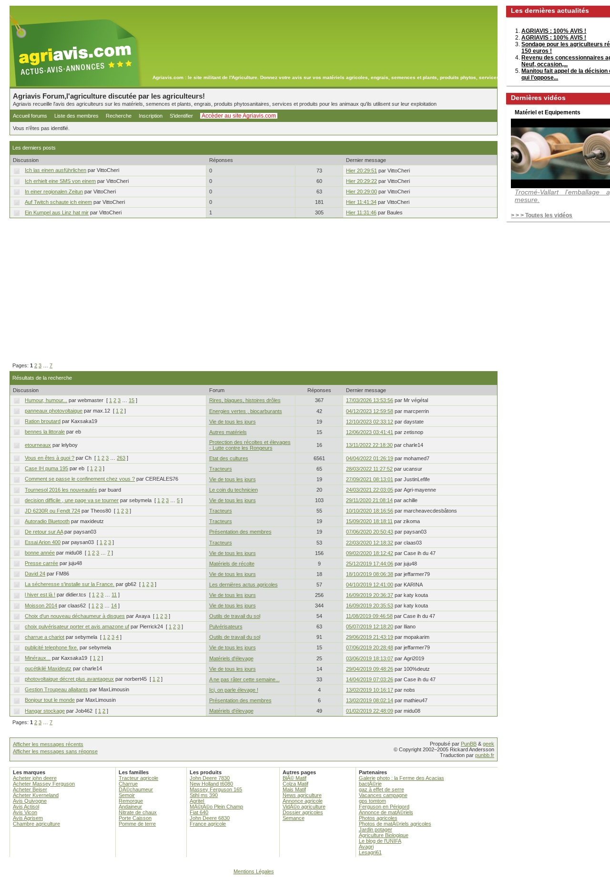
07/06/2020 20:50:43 (369, 532)
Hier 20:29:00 (361, 191)
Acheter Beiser (30, 789)
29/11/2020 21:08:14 (369, 500)
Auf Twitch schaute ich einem (58, 202)
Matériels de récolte (231, 563)
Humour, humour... (46, 400)
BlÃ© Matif (294, 778)
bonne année (40, 553)
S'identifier (181, 116)
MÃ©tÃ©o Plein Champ (216, 806)
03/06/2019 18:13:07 (369, 658)
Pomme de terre (137, 824)
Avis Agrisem (28, 818)
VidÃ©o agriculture (304, 806)
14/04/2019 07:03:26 (369, 679)
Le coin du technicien (233, 490)
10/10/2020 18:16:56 (369, 511)
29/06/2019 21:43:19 (369, 637)
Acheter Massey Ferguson (44, 784)
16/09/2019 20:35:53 (369, 605)
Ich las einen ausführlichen (55, 170)
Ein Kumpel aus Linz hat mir (57, 212)
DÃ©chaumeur (136, 789)
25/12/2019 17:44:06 (369, 563)
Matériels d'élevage (231, 658)
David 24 (35, 573)
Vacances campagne (383, 795)
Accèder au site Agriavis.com (239, 115)
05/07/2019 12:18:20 (369, 626)
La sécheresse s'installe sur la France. (69, 584)
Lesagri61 (370, 852)
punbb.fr (484, 755)
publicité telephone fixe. (51, 647)
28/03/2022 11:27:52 (369, 469)
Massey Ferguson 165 (216, 789)
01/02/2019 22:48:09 (369, 711)
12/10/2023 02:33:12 (369, 421)
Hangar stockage (45, 711)
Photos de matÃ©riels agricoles (395, 824)
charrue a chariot (44, 637)
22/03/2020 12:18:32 (369, 543)
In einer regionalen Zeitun (54, 191)
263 (121, 458)
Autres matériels (228, 432)
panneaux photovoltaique (53, 411)
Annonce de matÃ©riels (386, 812)
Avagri (366, 846)
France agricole (208, 824)
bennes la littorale (45, 431)
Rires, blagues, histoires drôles (245, 400)
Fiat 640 (199, 812)
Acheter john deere (35, 778)
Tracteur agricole (138, 778)
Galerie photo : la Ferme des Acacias (401, 778)
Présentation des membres (240, 532)
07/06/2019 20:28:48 (369, 647)
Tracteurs (220, 469)
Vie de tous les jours (232, 421)
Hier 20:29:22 (361, 181)
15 (131, 400)
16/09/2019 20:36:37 (369, 595)
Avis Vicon (25, 812)
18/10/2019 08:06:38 (369, 574)
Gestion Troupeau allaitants (56, 689)
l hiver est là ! (40, 594)
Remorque (131, 801)
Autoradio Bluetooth (47, 521)
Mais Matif (294, 789)
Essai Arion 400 (43, 542)
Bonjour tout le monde (50, 700)
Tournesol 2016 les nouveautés (61, 490)
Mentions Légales (254, 871)
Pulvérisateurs (226, 626)
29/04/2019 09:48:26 (369, 669)
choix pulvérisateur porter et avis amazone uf (77, 626)
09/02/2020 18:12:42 (369, 553)
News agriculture (302, 795)
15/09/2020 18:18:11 (369, 521)
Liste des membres (76, 116)
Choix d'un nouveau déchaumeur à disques (75, 616)
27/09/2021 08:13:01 (369, 479)
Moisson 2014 (41, 605)
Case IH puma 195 (46, 468)
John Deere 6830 (210, 818)
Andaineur (130, 806)
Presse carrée (41, 563)
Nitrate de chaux (138, 812)
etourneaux (38, 445)
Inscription (151, 116)
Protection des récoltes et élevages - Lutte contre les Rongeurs (250, 445)
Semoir (127, 795)
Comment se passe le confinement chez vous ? (80, 479)
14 (114, 605)
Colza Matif (295, 784)
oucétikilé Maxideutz (48, 668)
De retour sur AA (44, 532)
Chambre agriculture (36, 824)
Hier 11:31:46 (361, 212)
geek (488, 744)
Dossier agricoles (303, 812)
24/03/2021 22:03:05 (369, 490)
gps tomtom (372, 801)
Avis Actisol (26, 806)
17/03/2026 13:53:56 (369, 400)
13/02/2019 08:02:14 (369, 700)
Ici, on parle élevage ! (233, 690)
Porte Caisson (135, 818)
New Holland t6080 (211, 784)
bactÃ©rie (370, 784)
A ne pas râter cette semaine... (244, 679)
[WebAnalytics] (305, 884)
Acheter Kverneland (36, 795)
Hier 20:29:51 (361, 170)
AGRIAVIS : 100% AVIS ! (553, 31)
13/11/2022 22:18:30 (369, 445)
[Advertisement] (254, 290)
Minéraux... (38, 658)
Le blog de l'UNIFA (380, 841)
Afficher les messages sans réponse (55, 751)
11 (114, 594)
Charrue (128, 784)
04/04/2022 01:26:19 (369, 458)
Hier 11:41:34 (361, 202)
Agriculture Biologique (383, 835)
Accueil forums (30, 116)
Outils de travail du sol (234, 616)
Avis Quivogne (30, 801)
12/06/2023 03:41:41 (369, 432)
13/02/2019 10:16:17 (369, 690)
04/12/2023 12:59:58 (369, 411)
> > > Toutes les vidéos (541, 215)
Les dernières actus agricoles (243, 584)
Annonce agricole (303, 801)
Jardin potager (375, 829)
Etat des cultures (228, 458)
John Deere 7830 (210, 778)
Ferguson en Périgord (384, 806)
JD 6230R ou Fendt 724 (52, 511)
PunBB (469, 744)
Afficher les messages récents (48, 744)
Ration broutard (43, 421)
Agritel (197, 801)
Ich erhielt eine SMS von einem (60, 181)
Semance (294, 818)
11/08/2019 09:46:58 (369, 616)
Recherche (119, 116)
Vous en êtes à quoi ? (49, 458)
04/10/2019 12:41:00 (369, 584)
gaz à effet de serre (381, 789)
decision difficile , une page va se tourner (72, 500)
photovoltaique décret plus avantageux (69, 679)
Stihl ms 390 (204, 795)
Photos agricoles (378, 818)
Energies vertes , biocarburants (245, 411)
